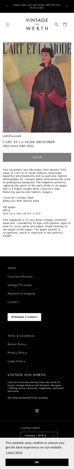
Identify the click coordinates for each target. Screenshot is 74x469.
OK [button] (37, 462)
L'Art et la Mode (12, 136)
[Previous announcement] (7, 6)
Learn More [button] (14, 452)
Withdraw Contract (24, 317)
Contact (13, 302)
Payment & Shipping (21, 293)
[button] (7, 24)
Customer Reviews (20, 276)
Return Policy (17, 344)
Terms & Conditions (21, 335)
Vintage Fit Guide (20, 285)
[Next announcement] (67, 6)
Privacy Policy (17, 352)
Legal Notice (16, 361)
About (12, 268)
